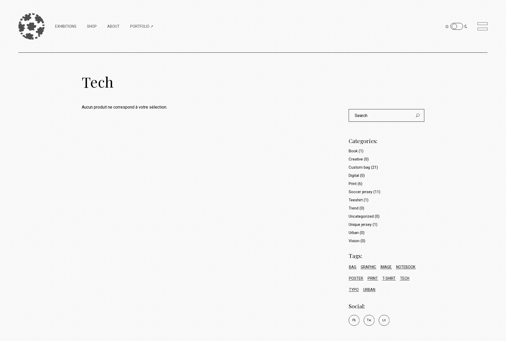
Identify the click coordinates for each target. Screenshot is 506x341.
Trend (353, 208)
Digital (354, 175)
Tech (404, 278)
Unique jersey (360, 224)
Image (386, 267)
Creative (356, 159)
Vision (354, 240)
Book (353, 151)
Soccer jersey (360, 191)
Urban (354, 232)
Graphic (368, 267)
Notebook (405, 267)
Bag (352, 267)
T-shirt (389, 278)
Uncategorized (361, 216)
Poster (356, 278)
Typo (354, 290)
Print (353, 183)
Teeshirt (356, 200)
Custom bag (359, 167)
